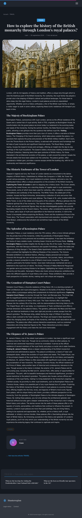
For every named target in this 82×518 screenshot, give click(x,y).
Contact (16, 506)
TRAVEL (12, 14)
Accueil (5, 14)
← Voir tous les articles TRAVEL (17, 456)
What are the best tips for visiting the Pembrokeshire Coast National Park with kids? (22, 482)
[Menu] (77, 3)
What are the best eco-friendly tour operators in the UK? (59, 482)
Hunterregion (14, 500)
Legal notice (7, 506)
